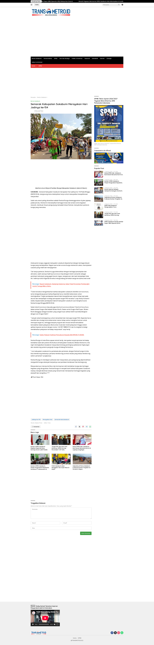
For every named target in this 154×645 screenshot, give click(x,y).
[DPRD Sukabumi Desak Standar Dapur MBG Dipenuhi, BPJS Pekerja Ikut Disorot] (98, 223)
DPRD (55, 58)
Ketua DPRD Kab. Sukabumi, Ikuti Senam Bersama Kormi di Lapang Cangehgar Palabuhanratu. (82, 448)
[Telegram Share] (86, 426)
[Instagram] (118, 632)
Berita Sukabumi (37, 58)
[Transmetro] (51, 12)
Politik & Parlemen (77, 58)
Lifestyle (109, 58)
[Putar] (33, 624)
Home (33, 66)
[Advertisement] (63, 35)
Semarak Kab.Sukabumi (62, 419)
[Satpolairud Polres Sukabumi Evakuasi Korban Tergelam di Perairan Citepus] (82, 459)
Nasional (87, 58)
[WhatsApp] (121, 632)
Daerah (102, 58)
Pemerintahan (48, 58)
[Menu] (32, 4)
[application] (45, 618)
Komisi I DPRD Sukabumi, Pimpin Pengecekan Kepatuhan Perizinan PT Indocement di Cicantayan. (40, 467)
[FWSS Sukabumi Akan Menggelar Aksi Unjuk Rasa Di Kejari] (61, 459)
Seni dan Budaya (65, 58)
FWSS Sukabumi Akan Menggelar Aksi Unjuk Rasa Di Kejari (60, 467)
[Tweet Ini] (79, 426)
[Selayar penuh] (57, 624)
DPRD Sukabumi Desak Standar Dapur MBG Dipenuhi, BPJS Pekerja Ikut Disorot (113, 222)
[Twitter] (115, 632)
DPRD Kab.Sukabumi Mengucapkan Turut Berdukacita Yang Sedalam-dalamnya (112, 206)
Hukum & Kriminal (37, 62)
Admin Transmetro (38, 110)
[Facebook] (112, 632)
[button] (119, 4)
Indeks (37, 4)
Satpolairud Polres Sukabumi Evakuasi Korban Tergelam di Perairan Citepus (81, 467)
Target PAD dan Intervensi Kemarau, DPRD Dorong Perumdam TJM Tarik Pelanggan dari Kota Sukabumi (61, 448)
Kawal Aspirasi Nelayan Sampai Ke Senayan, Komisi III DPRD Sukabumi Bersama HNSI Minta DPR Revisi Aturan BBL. (113, 190)
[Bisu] (55, 624)
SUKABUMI (95, 58)
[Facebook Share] (76, 426)
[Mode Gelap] (122, 4)
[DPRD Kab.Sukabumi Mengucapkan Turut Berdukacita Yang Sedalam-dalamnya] (98, 206)
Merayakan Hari (47, 419)
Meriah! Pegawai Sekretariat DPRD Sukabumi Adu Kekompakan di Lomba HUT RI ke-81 (82, 1)
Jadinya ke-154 (36, 419)
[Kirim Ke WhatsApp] (90, 426)
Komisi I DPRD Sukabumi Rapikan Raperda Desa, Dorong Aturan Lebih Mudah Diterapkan (39, 448)
